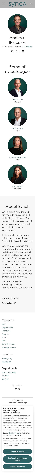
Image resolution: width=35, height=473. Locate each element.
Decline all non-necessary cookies (17, 459)
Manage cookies (9, 348)
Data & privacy (8, 344)
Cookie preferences (17, 466)
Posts (4, 341)
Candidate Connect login (17, 403)
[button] (31, 4)
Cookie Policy (14, 433)
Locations (6, 331)
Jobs (4, 337)
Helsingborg (7, 358)
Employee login (17, 400)
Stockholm (6, 362)
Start (4, 324)
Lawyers (28, 46)
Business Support (9, 372)
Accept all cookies (17, 452)
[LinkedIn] (22, 51)
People (5, 334)
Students (5, 375)
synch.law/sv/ (17, 385)
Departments (7, 327)
